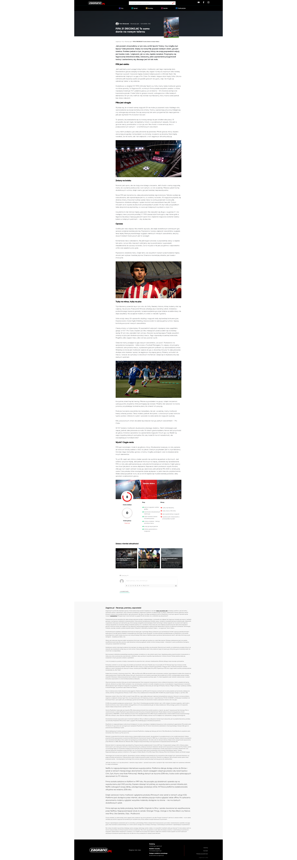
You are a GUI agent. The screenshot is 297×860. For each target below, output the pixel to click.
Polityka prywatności (202, 854)
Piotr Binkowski (124, 23)
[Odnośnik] (144, 586)
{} (145, 585)
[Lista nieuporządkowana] (137, 586)
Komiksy (150, 8)
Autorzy (206, 847)
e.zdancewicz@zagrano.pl (156, 855)
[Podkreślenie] (131, 586)
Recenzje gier (128, 41)
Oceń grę (127, 523)
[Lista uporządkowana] (135, 586)
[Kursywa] (129, 586)
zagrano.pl (118, 41)
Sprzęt (136, 8)
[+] (148, 585)
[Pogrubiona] (127, 586)
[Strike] (133, 586)
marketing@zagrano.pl (155, 846)
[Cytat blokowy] (140, 586)
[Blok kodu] (142, 586)
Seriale (165, 8)
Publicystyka (182, 8)
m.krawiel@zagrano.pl (155, 850)
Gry (122, 8)
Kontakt (205, 850)
